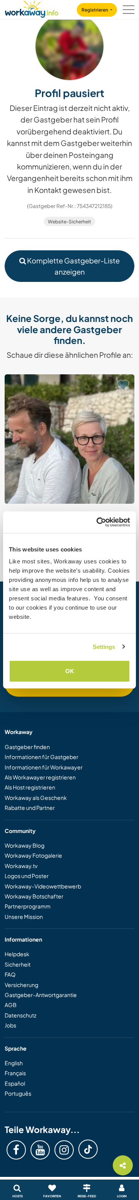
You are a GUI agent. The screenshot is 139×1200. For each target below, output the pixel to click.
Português (18, 1093)
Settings (104, 647)
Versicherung (21, 984)
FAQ (10, 974)
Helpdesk (17, 953)
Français (15, 1072)
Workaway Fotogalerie (33, 855)
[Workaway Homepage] (32, 8)
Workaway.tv (21, 865)
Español (15, 1083)
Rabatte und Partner (30, 807)
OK (69, 671)
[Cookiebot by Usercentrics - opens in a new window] (98, 522)
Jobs (10, 1025)
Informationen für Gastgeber (41, 756)
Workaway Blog (24, 845)
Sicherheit (18, 964)
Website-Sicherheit (69, 222)
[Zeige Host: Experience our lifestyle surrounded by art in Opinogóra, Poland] (69, 439)
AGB (11, 1004)
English (14, 1062)
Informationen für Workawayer (44, 767)
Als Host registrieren (30, 787)
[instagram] (64, 1150)
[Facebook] (16, 1150)
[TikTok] (88, 1149)
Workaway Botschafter (34, 896)
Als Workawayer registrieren (40, 777)
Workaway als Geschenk (36, 797)
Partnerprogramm (28, 906)
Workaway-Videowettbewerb (43, 886)
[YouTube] (40, 1150)
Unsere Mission (24, 916)
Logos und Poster (27, 875)
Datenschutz (20, 1015)
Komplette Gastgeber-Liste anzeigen (73, 266)
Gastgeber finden (27, 746)
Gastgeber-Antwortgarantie (41, 994)
